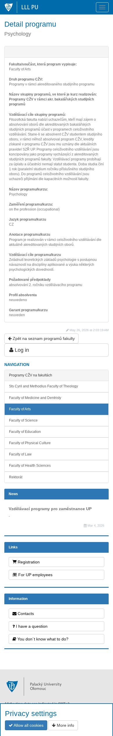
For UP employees (34, 574)
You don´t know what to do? (42, 639)
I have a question (31, 626)
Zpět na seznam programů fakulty (43, 338)
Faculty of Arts (20, 409)
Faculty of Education (25, 432)
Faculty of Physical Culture (30, 443)
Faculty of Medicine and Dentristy (35, 398)
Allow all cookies (28, 725)
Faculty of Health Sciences (30, 466)
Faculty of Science (23, 420)
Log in (21, 350)
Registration (28, 562)
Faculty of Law (20, 454)
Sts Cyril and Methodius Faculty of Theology (43, 386)
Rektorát (15, 477)
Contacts (25, 613)
